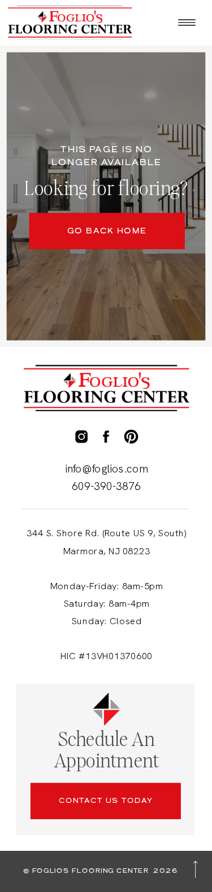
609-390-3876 (106, 487)
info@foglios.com (106, 469)
